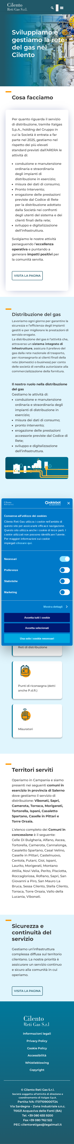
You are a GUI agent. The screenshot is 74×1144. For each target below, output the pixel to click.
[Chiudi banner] (68, 503)
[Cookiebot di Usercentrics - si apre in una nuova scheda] (46, 503)
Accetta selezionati (37, 627)
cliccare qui (24, 542)
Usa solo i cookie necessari (37, 638)
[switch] (65, 570)
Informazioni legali (37, 1033)
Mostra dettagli (53, 606)
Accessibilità (37, 1055)
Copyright (37, 1070)
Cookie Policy (37, 1048)
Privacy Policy (37, 1041)
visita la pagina (27, 275)
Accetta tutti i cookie (37, 617)
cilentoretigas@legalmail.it (41, 1124)
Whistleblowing (37, 1062)
